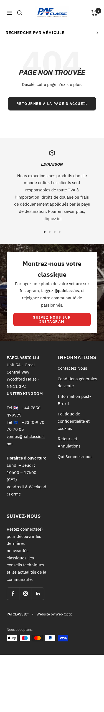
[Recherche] (19, 12)
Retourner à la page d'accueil (52, 103)
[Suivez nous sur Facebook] (13, 593)
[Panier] (94, 13)
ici (59, 218)
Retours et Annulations (69, 442)
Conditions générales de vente (77, 382)
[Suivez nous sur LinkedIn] (38, 593)
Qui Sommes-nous (75, 456)
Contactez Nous (72, 368)
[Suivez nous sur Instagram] (25, 593)
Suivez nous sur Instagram (52, 319)
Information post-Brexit (74, 400)
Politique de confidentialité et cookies (74, 421)
